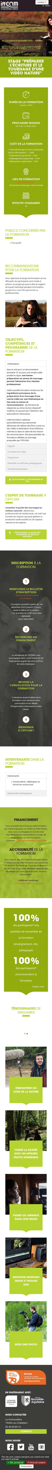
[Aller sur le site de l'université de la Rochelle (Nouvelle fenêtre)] (12, 1401)
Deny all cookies (37, 1462)
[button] (26, 480)
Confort (42, 2)
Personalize (26, 1466)
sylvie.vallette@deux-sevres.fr (30, 840)
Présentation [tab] (13, 363)
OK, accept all (16, 1462)
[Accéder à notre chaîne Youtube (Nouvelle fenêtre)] (31, 1447)
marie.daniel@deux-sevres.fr (29, 883)
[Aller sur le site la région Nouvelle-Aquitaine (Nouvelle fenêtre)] (34, 1401)
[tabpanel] (26, 405)
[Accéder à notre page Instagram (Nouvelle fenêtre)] (41, 1447)
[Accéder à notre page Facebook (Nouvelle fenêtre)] (10, 1447)
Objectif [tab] (11, 446)
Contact (26, 1431)
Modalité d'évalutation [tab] (17, 469)
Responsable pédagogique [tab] (19, 793)
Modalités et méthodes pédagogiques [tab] (24, 463)
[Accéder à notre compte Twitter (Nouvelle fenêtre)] (21, 1447)
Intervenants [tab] (13, 775)
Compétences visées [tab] (16, 451)
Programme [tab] (13, 457)
